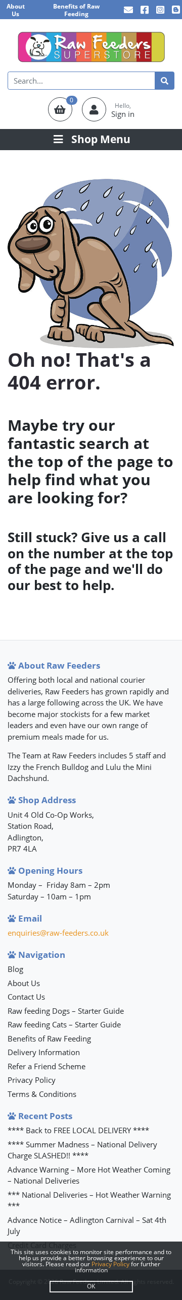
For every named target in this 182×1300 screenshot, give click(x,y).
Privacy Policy (32, 1080)
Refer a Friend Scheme (46, 1066)
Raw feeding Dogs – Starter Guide (66, 1011)
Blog (15, 969)
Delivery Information (44, 1052)
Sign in (122, 114)
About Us (16, 10)
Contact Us (26, 997)
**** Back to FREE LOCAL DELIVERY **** (78, 1130)
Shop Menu (100, 139)
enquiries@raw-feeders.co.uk (58, 933)
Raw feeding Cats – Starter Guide (64, 1024)
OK (91, 1286)
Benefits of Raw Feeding (76, 10)
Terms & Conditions (42, 1094)
